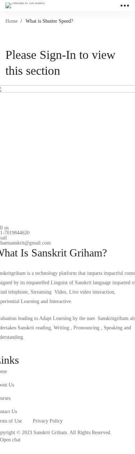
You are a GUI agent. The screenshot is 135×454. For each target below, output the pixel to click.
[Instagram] (14, 347)
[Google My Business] (31, 347)
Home (11, 21)
